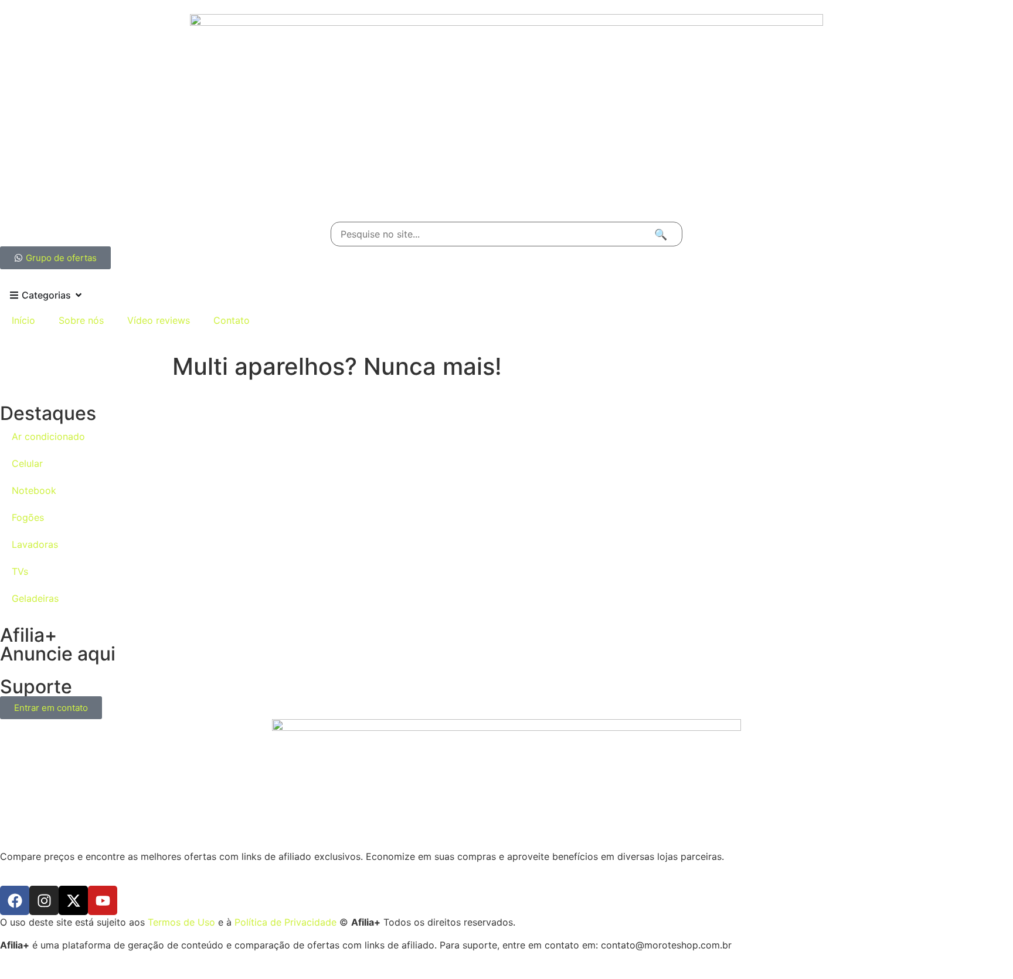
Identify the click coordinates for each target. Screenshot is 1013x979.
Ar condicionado (48, 436)
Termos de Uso (181, 922)
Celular (27, 463)
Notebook (34, 490)
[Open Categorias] (78, 295)
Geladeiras (35, 598)
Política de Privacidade (285, 922)
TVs (20, 571)
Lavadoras (35, 544)
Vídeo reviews (158, 320)
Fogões (28, 517)
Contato (231, 320)
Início (23, 320)
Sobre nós (81, 320)
